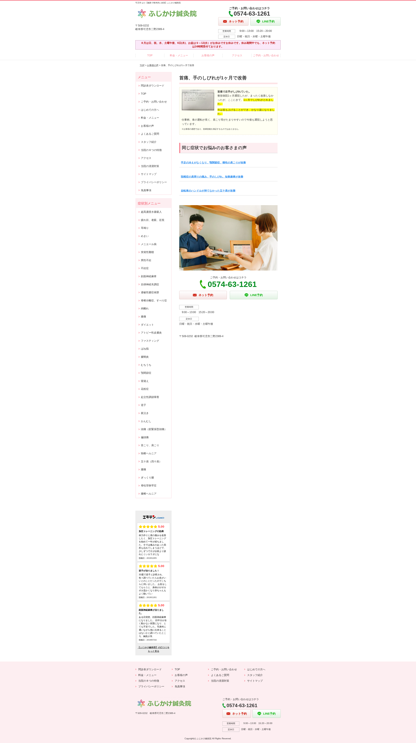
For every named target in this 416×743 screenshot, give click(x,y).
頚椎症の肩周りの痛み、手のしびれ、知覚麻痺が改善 (212, 176)
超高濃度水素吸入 (151, 212)
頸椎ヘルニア (148, 453)
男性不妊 (146, 260)
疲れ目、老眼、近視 (152, 220)
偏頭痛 (145, 437)
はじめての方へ (150, 109)
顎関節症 (146, 373)
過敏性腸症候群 (150, 292)
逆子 (143, 405)
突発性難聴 (147, 252)
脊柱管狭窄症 (148, 485)
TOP (150, 55)
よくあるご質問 (150, 133)
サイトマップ (148, 174)
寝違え (145, 381)
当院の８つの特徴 (151, 150)
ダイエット (147, 324)
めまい (145, 236)
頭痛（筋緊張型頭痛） (154, 429)
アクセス (237, 55)
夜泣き (145, 413)
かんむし (146, 421)
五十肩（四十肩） (151, 461)
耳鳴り (145, 228)
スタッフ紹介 (148, 142)
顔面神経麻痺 (148, 276)
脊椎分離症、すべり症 (154, 300)
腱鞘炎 (145, 356)
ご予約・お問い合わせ (266, 55)
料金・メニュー (179, 55)
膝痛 (143, 316)
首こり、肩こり (150, 445)
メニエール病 (148, 244)
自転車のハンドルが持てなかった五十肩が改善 (208, 190)
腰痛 (143, 469)
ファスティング (150, 340)
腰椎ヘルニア (148, 493)
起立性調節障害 (150, 397)
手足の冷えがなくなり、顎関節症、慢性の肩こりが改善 (213, 162)
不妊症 (145, 268)
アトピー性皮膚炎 (151, 332)
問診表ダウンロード (152, 85)
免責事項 (146, 190)
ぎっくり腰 (147, 477)
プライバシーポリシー (154, 182)
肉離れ (145, 308)
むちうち (146, 365)
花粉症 (145, 389)
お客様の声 (208, 55)
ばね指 (145, 348)
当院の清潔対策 (150, 166)
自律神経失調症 (150, 284)
